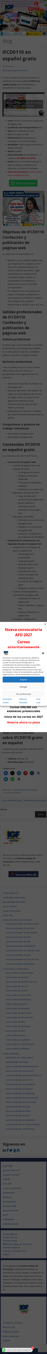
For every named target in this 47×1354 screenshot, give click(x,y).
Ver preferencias (23, 694)
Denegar (23, 686)
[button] (43, 653)
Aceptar (23, 679)
